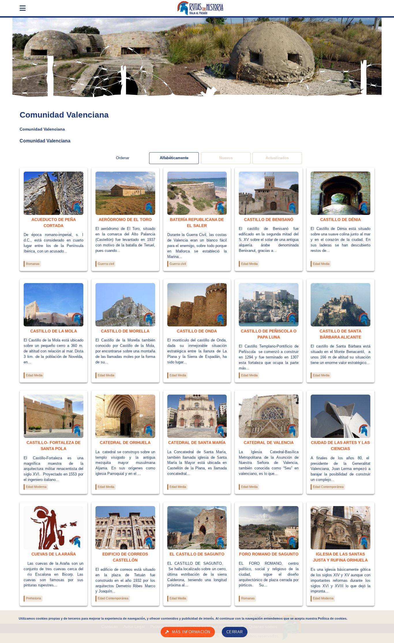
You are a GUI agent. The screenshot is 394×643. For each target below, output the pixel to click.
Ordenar (122, 158)
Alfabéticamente (174, 158)
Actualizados (277, 158)
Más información (191, 632)
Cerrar (234, 632)
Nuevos (225, 158)
